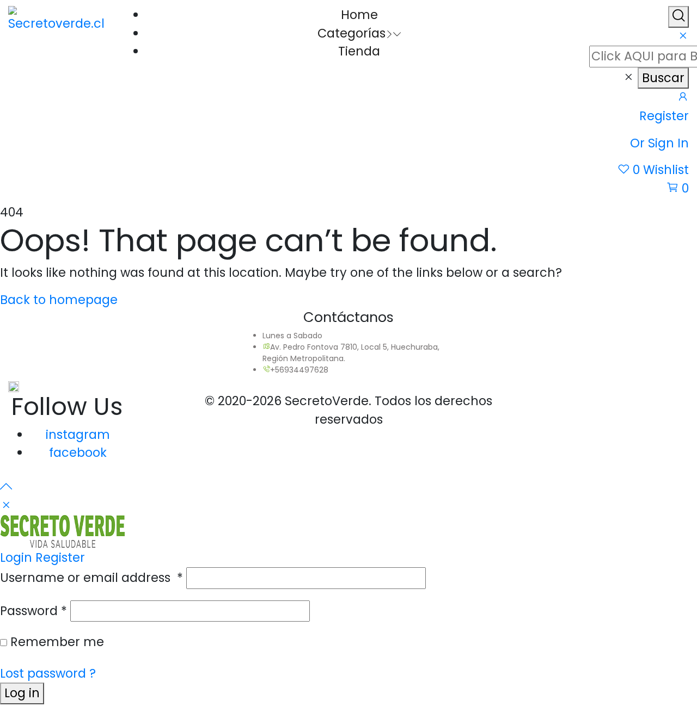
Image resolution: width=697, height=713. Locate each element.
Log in (22, 693)
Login (16, 557)
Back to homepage (59, 299)
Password (33, 610)
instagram (78, 434)
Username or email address (91, 577)
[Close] (683, 36)
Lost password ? (48, 673)
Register (60, 557)
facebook (78, 452)
